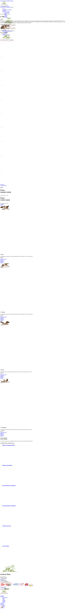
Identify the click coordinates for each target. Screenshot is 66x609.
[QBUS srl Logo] (6, 589)
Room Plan (2, 184)
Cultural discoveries (6, 525)
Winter (3, 606)
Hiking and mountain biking (8, 445)
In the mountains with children (9, 485)
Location (6, 15)
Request (12, 0)
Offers (3, 599)
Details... (1, 262)
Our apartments (7, 12)
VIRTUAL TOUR (3, 185)
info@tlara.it (2, 0)
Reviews (6, 17)
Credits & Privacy (3, 587)
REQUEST (2, 261)
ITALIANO (2, 7)
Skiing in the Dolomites (7, 465)
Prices (5, 13)
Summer (3, 605)
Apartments (5, 11)
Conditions (2, 204)
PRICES (1, 318)
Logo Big (2, 603)
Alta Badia (2, 604)
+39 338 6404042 (8, 0)
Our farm (1, 607)
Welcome (6, 9)
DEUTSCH (9, 7)
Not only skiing (5, 546)
